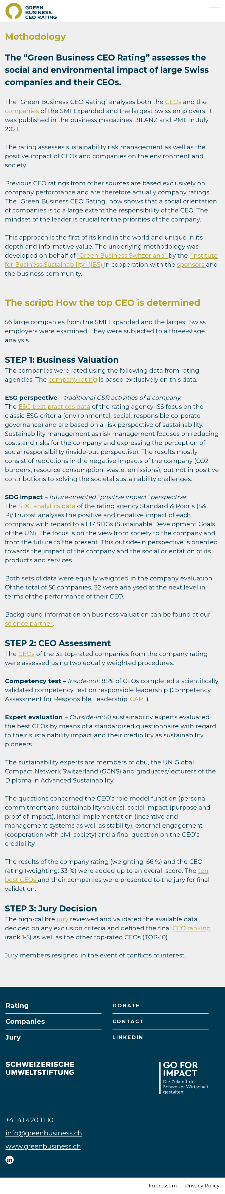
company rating (73, 379)
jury (63, 919)
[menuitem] (53, 1006)
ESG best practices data (54, 406)
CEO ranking (192, 928)
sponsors (191, 264)
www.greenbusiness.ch (43, 1146)
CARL (138, 699)
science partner (29, 623)
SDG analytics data (46, 506)
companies (22, 111)
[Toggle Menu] (214, 11)
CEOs (173, 102)
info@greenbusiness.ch (43, 1133)
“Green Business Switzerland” (122, 255)
